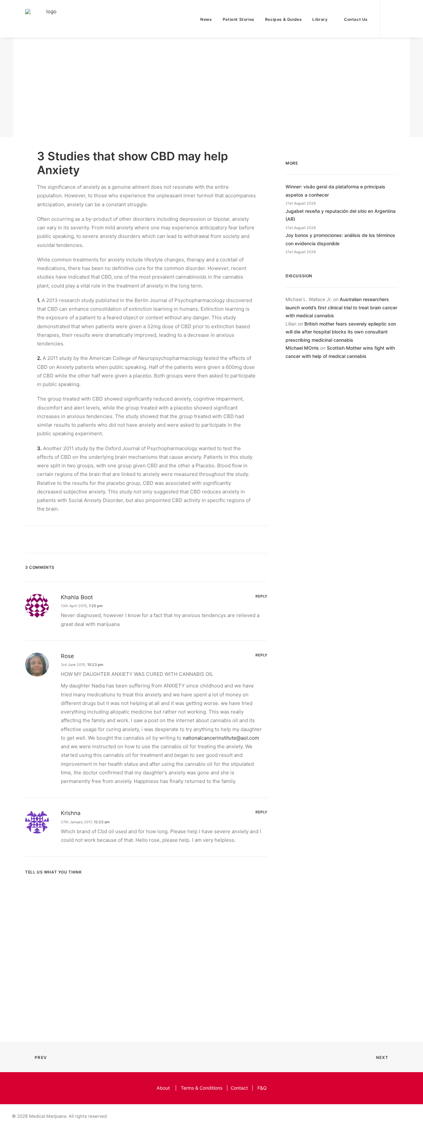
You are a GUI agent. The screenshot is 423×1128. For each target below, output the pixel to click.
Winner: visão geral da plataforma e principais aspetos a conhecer (335, 191)
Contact (239, 1088)
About (163, 1088)
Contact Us (356, 19)
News (206, 19)
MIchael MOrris (302, 348)
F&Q (262, 1088)
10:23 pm (95, 664)
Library (319, 19)
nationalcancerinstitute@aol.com (221, 738)
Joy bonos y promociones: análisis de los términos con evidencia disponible (340, 239)
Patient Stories (238, 19)
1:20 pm (96, 605)
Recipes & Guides (283, 19)
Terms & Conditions (201, 1088)
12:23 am (102, 822)
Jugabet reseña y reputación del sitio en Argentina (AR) (341, 215)
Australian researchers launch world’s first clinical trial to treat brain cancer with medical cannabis (341, 307)
